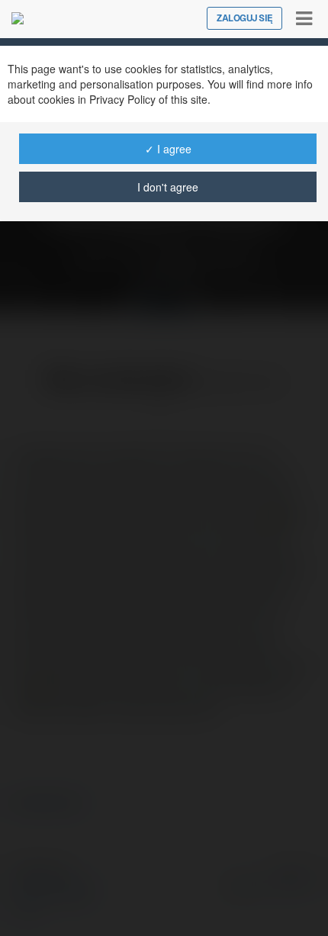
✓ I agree (168, 148)
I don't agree (167, 187)
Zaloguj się (244, 18)
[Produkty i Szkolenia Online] (17, 18)
